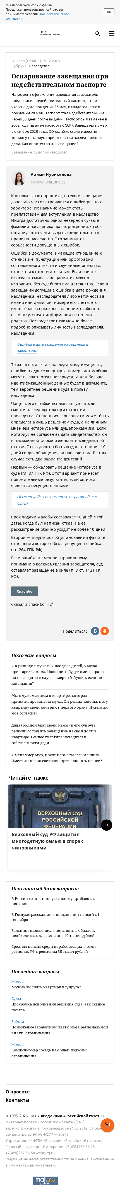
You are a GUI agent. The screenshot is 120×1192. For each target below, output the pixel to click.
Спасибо (24, 591)
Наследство (39, 65)
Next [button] (107, 825)
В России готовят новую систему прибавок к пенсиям (53, 901)
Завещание (21, 152)
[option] (60, 827)
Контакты (18, 1100)
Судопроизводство (50, 152)
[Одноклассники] (104, 631)
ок (109, 12)
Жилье (17, 981)
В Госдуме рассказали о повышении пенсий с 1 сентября (55, 917)
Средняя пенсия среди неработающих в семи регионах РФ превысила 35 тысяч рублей (53, 949)
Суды (16, 998)
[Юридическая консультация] (19, 33)
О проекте (18, 1092)
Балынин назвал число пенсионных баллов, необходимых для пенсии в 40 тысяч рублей (53, 933)
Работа (17, 1021)
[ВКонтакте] (95, 631)
